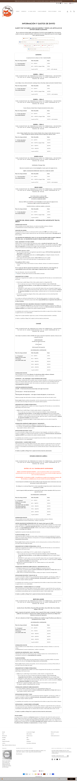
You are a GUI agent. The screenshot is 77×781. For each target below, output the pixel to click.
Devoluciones (4, 735)
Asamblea (4, 737)
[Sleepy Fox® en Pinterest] (59, 759)
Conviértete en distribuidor (31, 743)
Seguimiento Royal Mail (22, 295)
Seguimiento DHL (48, 282)
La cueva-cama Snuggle (31, 732)
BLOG (59, 11)
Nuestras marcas (29, 735)
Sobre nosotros (29, 733)
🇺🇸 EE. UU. (50, 45)
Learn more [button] (62, 778)
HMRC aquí (36, 247)
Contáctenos (29, 741)
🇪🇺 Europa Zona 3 (47, 42)
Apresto (3, 732)
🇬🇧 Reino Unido (37, 45)
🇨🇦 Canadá (44, 45)
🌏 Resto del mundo (38, 49)
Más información (19, 753)
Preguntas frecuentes (5, 741)
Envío (3, 733)
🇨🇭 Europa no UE (28, 46)
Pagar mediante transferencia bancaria (9, 745)
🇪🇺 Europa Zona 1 (42, 39)
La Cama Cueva (32, 11)
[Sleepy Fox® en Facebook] (54, 759)
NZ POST (38, 684)
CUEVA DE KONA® (52, 11)
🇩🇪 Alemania (25, 38)
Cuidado (3, 739)
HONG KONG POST (31, 684)
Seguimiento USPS (20, 563)
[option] (38, 1)
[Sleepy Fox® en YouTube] (57, 759)
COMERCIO (23, 11)
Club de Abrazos (42, 11)
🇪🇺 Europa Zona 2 (27, 42)
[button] (75, 0)
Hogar (17, 11)
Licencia (3, 743)
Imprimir (52, 733)
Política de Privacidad (55, 732)
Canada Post (19, 420)
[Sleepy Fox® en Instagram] (52, 759)
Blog (27, 737)
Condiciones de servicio (55, 735)
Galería (28, 739)
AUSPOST (25, 684)
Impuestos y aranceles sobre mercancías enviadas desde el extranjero (31, 273)
